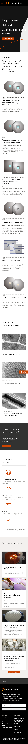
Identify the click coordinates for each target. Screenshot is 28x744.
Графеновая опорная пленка (14, 297)
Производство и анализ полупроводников (12, 414)
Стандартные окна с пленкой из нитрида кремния (10, 103)
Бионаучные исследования (13, 354)
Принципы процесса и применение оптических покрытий (12, 595)
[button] (2, 3)
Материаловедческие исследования (11, 384)
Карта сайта (16, 739)
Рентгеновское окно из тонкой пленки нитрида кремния (12, 181)
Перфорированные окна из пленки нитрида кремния (13, 141)
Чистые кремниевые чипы (13, 222)
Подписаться (14, 709)
